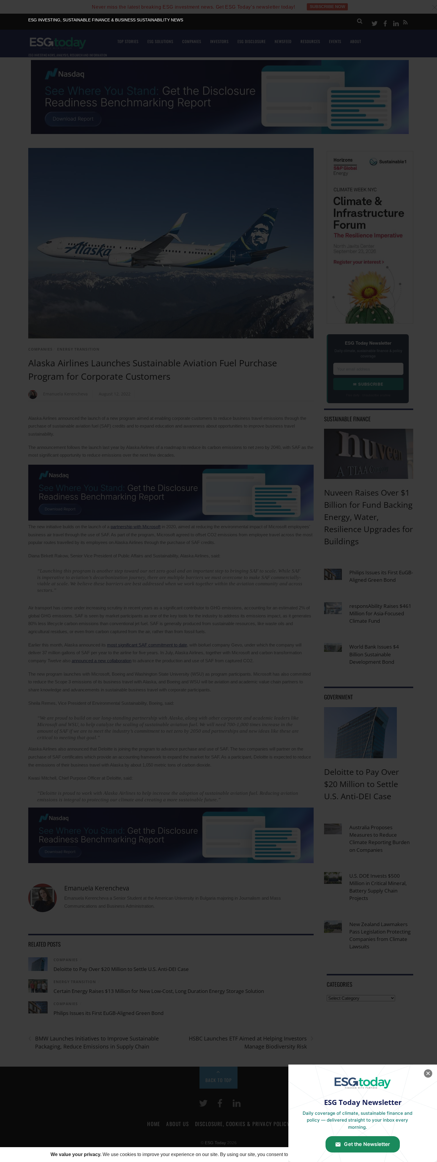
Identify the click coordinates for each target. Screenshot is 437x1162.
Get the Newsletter (367, 1144)
